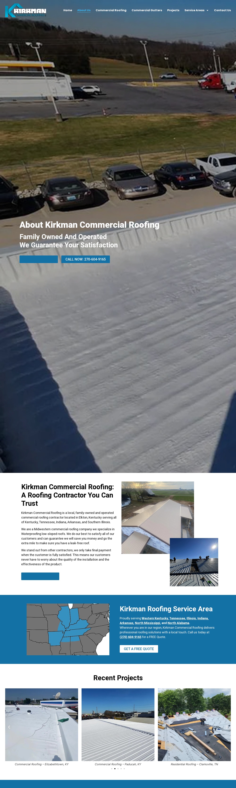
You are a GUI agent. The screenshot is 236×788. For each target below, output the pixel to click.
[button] (9, 727)
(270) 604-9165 (130, 637)
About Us (84, 10)
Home (67, 10)
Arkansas (126, 623)
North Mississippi (147, 623)
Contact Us (222, 10)
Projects (173, 10)
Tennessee (177, 618)
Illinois (191, 618)
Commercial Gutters (147, 10)
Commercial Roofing (111, 10)
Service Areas (194, 10)
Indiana (202, 618)
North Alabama (178, 623)
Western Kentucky (155, 618)
